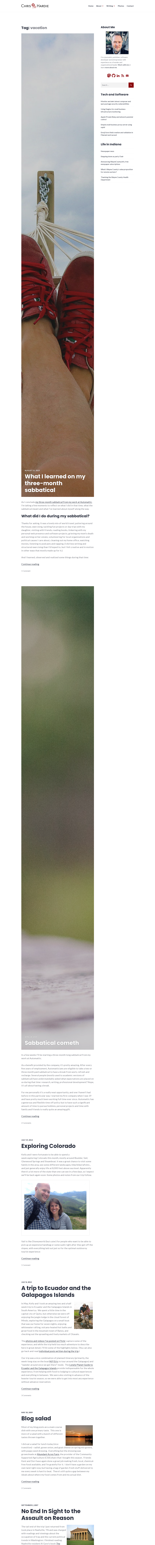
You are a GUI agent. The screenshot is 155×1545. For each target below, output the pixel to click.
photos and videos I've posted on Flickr (46, 1341)
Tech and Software (114, 94)
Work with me (123, 65)
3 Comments (26, 1395)
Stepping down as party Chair (112, 156)
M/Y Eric (53, 1361)
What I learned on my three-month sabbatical (55, 483)
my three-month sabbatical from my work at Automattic (63, 502)
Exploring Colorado (48, 1146)
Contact (130, 6)
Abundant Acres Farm (48, 1454)
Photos (121, 6)
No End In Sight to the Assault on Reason (51, 1514)
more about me (111, 67)
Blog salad (36, 1418)
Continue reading (30, 564)
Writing (109, 6)
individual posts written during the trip (59, 1351)
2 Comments (26, 1123)
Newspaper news (107, 151)
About (98, 6)
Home (90, 6)
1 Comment (25, 571)
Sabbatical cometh (52, 1043)
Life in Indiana (111, 144)
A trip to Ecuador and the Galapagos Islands (56, 1291)
